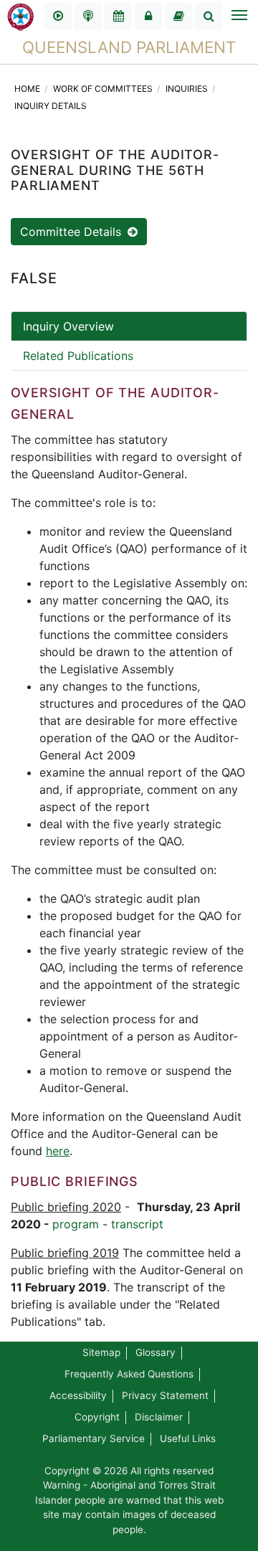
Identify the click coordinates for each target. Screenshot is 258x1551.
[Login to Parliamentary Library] (178, 16)
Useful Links (188, 1438)
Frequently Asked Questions (129, 1374)
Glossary (155, 1352)
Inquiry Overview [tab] (68, 326)
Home (28, 88)
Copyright (97, 1417)
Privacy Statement (165, 1395)
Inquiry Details (50, 105)
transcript (137, 1224)
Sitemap (101, 1352)
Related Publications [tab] (78, 355)
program (75, 1224)
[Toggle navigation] (238, 16)
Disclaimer (159, 1417)
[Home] (21, 16)
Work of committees (104, 88)
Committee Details (72, 231)
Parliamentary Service (93, 1438)
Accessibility (78, 1395)
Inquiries (188, 88)
